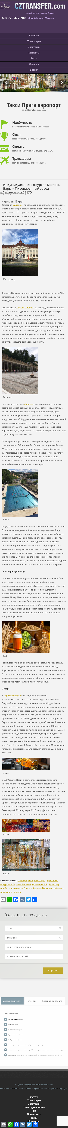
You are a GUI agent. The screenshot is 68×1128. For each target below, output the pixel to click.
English (34, 69)
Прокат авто (34, 1114)
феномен (29, 404)
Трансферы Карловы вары (31, 880)
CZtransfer (18, 205)
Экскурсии (34, 47)
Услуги (34, 1097)
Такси (34, 58)
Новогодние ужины (34, 1107)
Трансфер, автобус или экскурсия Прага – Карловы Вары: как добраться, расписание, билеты (32, 888)
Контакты (34, 52)
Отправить (53, 970)
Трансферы (34, 41)
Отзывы (34, 64)
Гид (34, 1110)
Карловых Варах (25, 307)
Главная (34, 35)
